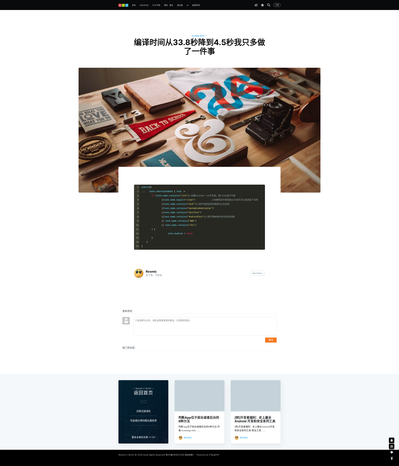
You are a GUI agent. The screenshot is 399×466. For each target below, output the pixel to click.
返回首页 (143, 392)
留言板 (180, 5)
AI (188, 5)
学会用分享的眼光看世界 (143, 420)
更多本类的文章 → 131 (143, 437)
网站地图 (189, 455)
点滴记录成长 (143, 411)
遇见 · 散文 (168, 5)
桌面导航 (196, 5)
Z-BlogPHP (214, 455)
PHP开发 (156, 5)
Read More (257, 273)
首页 (134, 5)
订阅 (277, 5)
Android (144, 5)
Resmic (151, 271)
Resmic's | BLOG (126, 455)
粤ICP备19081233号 (175, 455)
